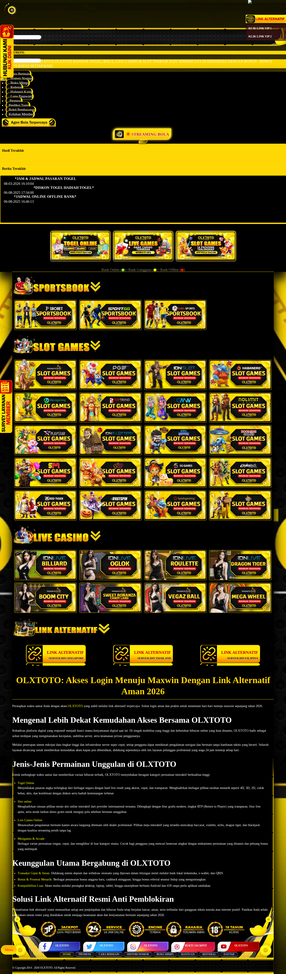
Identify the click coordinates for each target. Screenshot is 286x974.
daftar (229, 954)
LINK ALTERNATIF (65, 655)
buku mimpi (165, 954)
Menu (9, 950)
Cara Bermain (19, 74)
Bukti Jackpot (196, 945)
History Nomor (20, 78)
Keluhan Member (21, 114)
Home (67, 954)
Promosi (15, 101)
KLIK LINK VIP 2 (260, 36)
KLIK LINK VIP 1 (260, 28)
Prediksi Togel (19, 105)
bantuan (188, 954)
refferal (209, 954)
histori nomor (138, 954)
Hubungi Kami (20, 92)
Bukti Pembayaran (22, 110)
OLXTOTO (62, 945)
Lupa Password (20, 96)
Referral (15, 87)
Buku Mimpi (19, 83)
